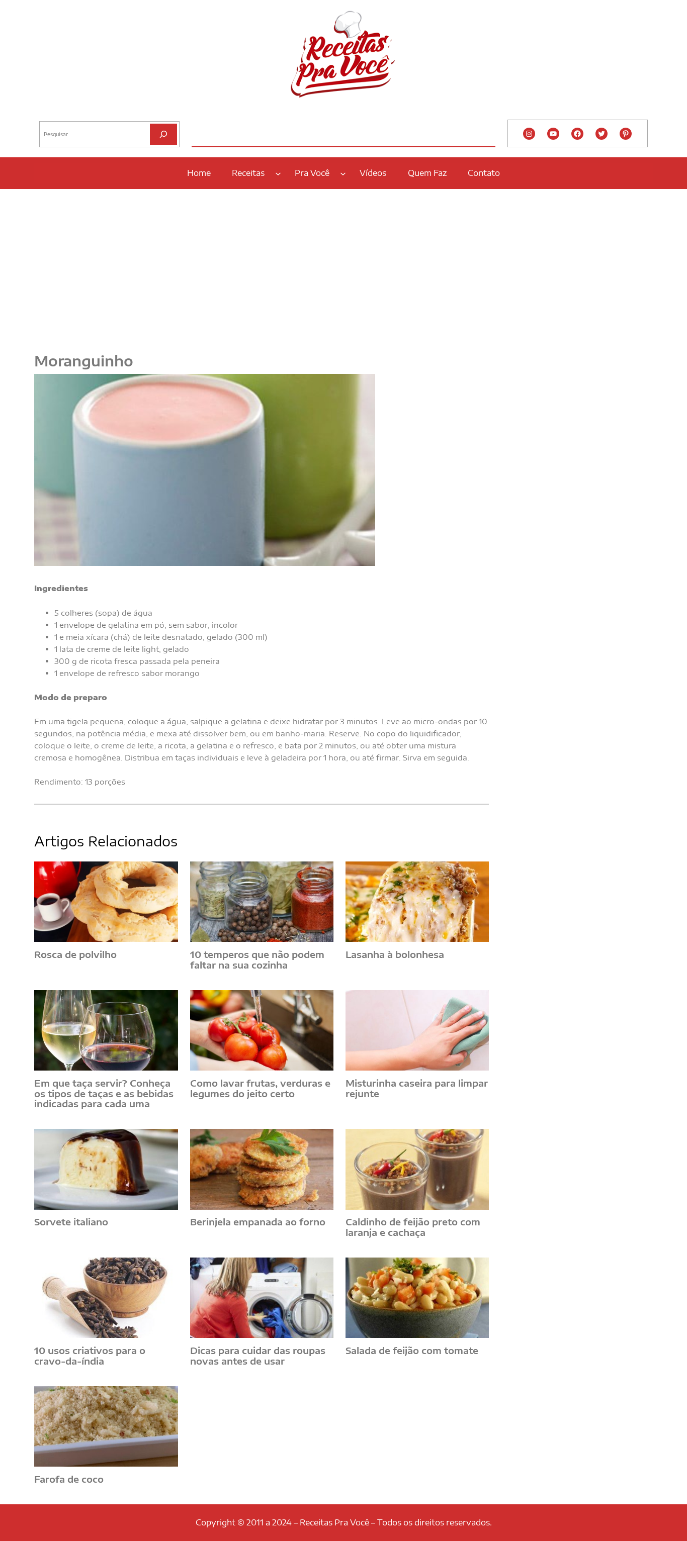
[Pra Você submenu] (343, 173)
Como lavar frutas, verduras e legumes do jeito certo (260, 1088)
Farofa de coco (69, 1479)
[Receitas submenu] (278, 173)
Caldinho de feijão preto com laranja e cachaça (413, 1227)
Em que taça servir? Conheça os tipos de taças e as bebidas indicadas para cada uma (104, 1093)
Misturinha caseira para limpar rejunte (417, 1088)
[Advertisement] (343, 265)
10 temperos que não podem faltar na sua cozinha (257, 959)
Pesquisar (52, 113)
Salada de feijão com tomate (412, 1350)
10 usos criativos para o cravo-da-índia (89, 1355)
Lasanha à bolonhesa (395, 954)
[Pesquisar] (164, 134)
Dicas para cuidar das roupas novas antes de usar (257, 1355)
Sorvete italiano (71, 1222)
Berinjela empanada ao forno (257, 1222)
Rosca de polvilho (75, 954)
